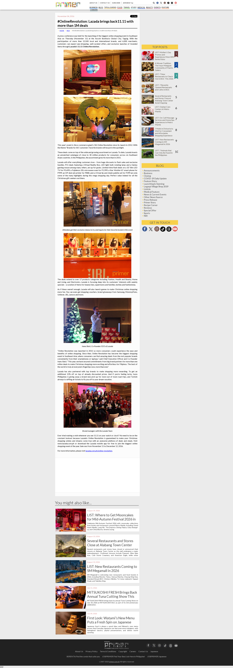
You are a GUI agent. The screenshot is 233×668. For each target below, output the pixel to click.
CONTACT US (105, 3)
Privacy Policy (91, 651)
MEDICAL (141, 7)
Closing (147, 175)
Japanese (154, 651)
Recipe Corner (151, 205)
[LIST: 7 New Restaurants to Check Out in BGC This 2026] (148, 81)
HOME (62, 30)
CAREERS (94, 10)
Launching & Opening (154, 183)
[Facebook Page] (157, 3)
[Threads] (169, 231)
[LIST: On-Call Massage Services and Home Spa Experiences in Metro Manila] (148, 125)
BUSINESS (94, 7)
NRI (146, 215)
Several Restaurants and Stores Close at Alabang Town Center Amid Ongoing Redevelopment (110, 545)
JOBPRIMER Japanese (156, 656)
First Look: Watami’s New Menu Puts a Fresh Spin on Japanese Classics (111, 622)
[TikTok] (168, 3)
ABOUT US (93, 3)
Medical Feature (151, 191)
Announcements (152, 170)
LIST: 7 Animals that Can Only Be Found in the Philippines (164, 152)
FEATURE (165, 7)
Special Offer (150, 210)
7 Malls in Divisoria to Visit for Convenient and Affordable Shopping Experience (164, 132)
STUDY (134, 7)
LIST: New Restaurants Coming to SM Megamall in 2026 (112, 568)
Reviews (148, 207)
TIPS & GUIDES (110, 7)
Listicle (147, 189)
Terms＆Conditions (108, 651)
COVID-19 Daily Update (155, 178)
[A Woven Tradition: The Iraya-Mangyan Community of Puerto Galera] (148, 70)
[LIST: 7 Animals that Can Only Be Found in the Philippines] (148, 157)
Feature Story (150, 181)
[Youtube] (175, 3)
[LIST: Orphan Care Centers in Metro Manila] (148, 114)
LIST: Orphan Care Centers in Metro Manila (162, 109)
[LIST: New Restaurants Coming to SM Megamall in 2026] (148, 146)
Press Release (150, 199)
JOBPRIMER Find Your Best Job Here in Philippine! (123, 656)
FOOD (119, 7)
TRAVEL (126, 7)
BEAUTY (149, 7)
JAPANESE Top (128, 3)
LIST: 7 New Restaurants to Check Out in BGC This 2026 (164, 76)
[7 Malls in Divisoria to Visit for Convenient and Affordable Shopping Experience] (148, 136)
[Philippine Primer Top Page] (68, 9)
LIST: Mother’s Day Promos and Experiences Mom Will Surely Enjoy (164, 55)
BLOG (101, 7)
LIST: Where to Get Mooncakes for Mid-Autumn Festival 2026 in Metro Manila (111, 519)
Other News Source (153, 197)
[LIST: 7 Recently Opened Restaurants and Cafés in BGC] (148, 92)
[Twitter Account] (161, 3)
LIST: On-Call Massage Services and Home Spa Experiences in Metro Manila (164, 121)
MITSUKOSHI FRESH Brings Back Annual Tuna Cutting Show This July (112, 596)
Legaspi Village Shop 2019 (156, 186)
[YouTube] (176, 645)
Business (148, 173)
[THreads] (172, 3)
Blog (68, 30)
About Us (79, 651)
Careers (132, 651)
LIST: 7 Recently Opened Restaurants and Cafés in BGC (163, 87)
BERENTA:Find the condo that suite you (83, 656)
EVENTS (157, 7)
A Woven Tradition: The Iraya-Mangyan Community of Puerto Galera (164, 66)
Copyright (123, 651)
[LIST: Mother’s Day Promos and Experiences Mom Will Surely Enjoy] (148, 59)
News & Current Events (155, 194)
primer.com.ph (114, 662)
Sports (147, 213)
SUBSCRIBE (116, 3)
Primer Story (150, 202)
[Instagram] (164, 3)
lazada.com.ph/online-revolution (99, 451)
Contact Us (143, 651)
